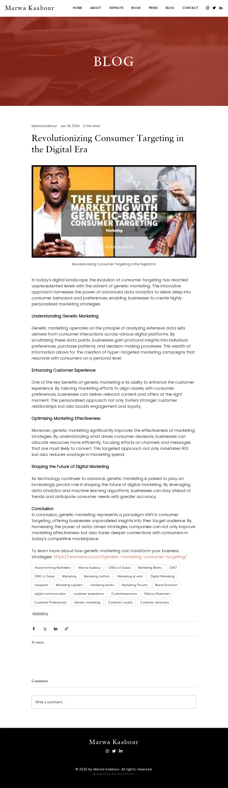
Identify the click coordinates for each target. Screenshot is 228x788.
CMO (173, 568)
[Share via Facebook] (34, 629)
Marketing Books (150, 568)
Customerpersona (124, 594)
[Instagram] (207, 8)
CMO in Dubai (45, 576)
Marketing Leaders (69, 585)
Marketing (69, 576)
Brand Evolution (166, 585)
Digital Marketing (163, 576)
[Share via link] (66, 629)
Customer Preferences (51, 602)
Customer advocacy (154, 602)
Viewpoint (41, 585)
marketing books (102, 585)
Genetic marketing (87, 602)
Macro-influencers (157, 594)
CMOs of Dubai (119, 568)
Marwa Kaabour (89, 568)
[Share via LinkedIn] (55, 629)
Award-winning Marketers (53, 568)
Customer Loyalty (120, 602)
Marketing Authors (97, 576)
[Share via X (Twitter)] (45, 629)
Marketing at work (130, 576)
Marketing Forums (135, 585)
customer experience (88, 594)
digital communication (50, 594)
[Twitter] (214, 8)
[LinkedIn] (221, 8)
